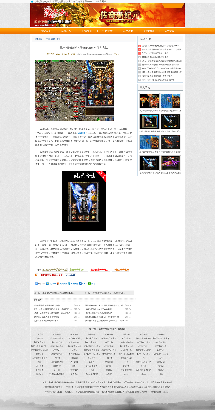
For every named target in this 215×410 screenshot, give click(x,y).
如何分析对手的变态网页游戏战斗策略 (158, 80)
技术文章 (107, 31)
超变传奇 (57, 350)
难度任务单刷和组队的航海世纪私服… (58, 293)
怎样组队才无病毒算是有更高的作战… (109, 293)
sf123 (126, 374)
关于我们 (93, 329)
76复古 (109, 374)
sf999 (161, 374)
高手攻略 (128, 31)
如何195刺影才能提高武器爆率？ (99, 313)
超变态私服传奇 (91, 342)
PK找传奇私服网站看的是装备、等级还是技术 (53, 309)
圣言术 (143, 366)
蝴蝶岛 (109, 370)
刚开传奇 (161, 350)
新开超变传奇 (161, 346)
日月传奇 (39, 366)
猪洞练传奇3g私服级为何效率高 (155, 57)
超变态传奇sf (143, 346)
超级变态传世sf (74, 346)
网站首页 (46, 31)
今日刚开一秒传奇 (160, 354)
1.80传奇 (74, 358)
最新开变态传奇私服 (160, 338)
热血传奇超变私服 (143, 338)
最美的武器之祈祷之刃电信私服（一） (101, 309)
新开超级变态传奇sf (91, 346)
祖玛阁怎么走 (126, 358)
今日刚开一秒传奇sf (91, 354)
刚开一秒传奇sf (143, 354)
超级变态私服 (91, 338)
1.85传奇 (91, 358)
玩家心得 (66, 31)
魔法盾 (161, 366)
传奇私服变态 (74, 342)
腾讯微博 (74, 283)
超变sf (74, 350)
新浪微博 (63, 283)
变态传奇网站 (161, 342)
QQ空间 (52, 283)
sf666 (143, 374)
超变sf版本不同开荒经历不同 (46, 321)
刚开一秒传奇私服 (126, 354)
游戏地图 (149, 31)
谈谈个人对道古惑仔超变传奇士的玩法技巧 (52, 313)
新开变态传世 (74, 338)
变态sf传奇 (50, 39)
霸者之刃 (161, 362)
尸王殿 (57, 370)
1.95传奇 (109, 358)
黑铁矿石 (39, 374)
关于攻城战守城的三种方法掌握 (155, 53)
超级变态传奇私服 (108, 350)
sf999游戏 (70, 275)
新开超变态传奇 (109, 354)
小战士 (91, 370)
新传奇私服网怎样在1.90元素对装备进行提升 (160, 65)
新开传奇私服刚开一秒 (40, 346)
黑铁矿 (161, 370)
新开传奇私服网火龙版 (52, 275)
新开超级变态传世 (91, 350)
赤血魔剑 (109, 362)
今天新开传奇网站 (39, 358)
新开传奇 (39, 354)
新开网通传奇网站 (143, 370)
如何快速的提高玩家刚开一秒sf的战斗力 (102, 317)
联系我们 (122, 329)
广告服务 (112, 329)
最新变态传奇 (57, 342)
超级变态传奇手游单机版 (54, 269)
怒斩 (74, 366)
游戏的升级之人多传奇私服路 (46, 317)
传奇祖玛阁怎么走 (143, 362)
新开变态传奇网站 (143, 350)
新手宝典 (169, 31)
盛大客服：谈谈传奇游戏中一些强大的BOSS (160, 46)
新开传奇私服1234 (79, 269)
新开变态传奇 (39, 342)
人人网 (84, 283)
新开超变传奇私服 (108, 338)
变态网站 (161, 334)
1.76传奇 (57, 358)
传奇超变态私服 (57, 338)
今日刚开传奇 (74, 354)
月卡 (126, 362)
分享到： (41, 283)
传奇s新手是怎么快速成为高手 (47, 305)
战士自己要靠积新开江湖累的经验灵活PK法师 (104, 321)
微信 (93, 283)
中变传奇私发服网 (57, 374)
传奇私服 (81, 133)
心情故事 (87, 31)
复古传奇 (69, 392)
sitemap (166, 392)
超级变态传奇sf (126, 346)
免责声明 (103, 329)
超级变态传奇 (57, 354)
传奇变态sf (39, 338)
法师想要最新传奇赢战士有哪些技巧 (157, 76)
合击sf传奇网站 (91, 374)
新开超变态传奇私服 (39, 350)
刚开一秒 (109, 342)
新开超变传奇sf (143, 342)
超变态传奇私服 (57, 346)
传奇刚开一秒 (126, 350)
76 (143, 358)
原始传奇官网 (57, 362)
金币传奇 (39, 370)
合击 (161, 358)
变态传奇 (143, 334)
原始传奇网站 (126, 370)
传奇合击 (74, 374)
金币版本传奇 (91, 366)
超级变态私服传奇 (126, 342)
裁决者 (109, 366)
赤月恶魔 (74, 362)
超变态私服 (109, 346)
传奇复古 (57, 366)
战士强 (91, 362)
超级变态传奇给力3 (100, 269)
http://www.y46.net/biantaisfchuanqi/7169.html (94, 54)
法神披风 (74, 370)
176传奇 (126, 366)
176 (39, 362)
